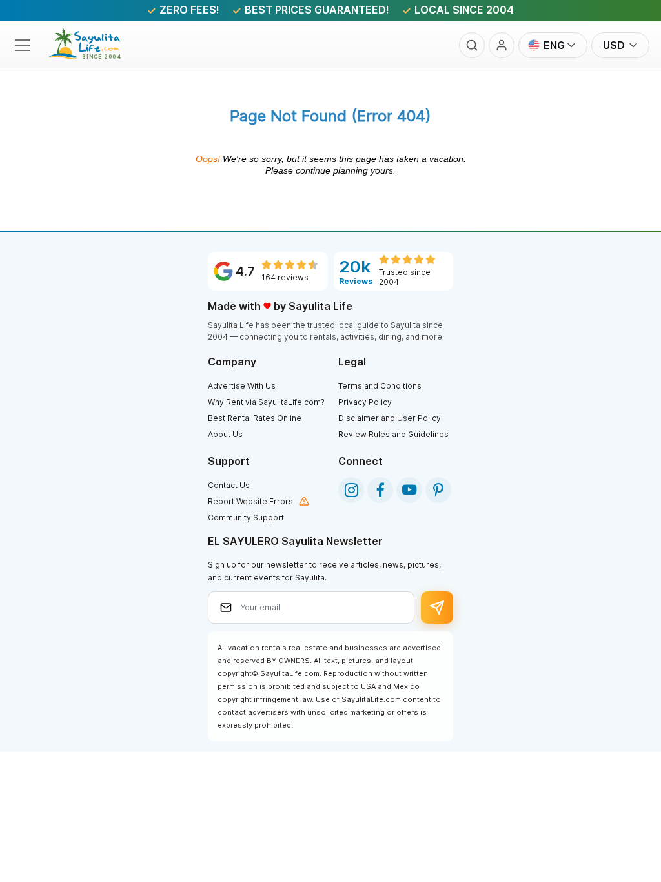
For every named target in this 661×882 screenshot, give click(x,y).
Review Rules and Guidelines (393, 434)
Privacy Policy (365, 402)
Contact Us (229, 485)
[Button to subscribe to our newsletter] (437, 607)
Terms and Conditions (380, 386)
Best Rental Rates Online (254, 418)
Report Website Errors (250, 501)
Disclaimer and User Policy (389, 418)
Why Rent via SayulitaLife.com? (266, 402)
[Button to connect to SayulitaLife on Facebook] (380, 490)
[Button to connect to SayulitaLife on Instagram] (351, 490)
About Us (225, 434)
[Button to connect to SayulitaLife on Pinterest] (438, 490)
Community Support (246, 517)
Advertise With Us (242, 386)
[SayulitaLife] (92, 55)
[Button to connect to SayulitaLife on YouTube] (409, 490)
